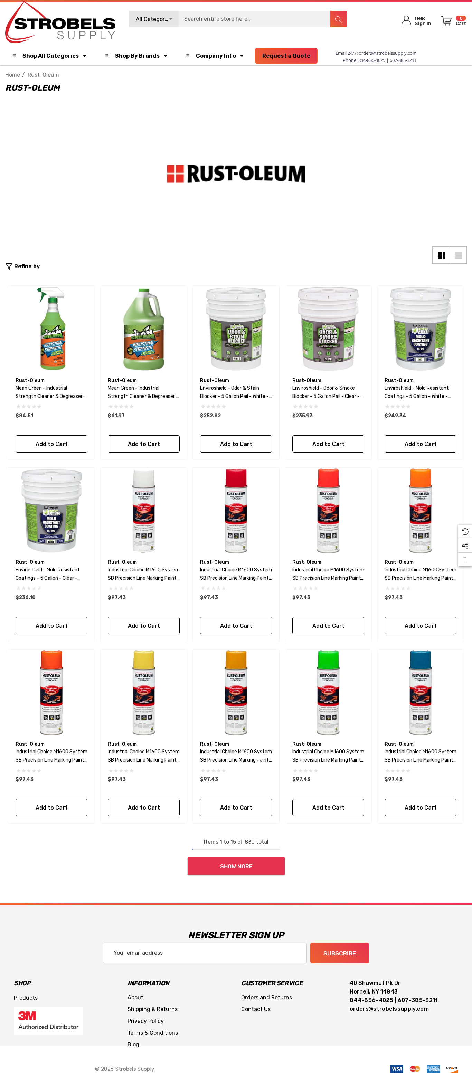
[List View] (458, 255)
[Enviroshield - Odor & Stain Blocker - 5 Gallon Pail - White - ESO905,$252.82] (236, 329)
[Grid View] (441, 255)
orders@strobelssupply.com (388, 53)
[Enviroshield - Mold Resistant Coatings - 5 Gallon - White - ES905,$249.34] (420, 329)
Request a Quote (286, 56)
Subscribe (339, 953)
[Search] (338, 19)
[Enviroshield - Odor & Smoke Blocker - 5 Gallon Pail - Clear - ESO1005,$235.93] (328, 329)
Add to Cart (51, 444)
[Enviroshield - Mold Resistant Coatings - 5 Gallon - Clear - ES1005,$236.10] (51, 511)
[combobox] (238, 19)
